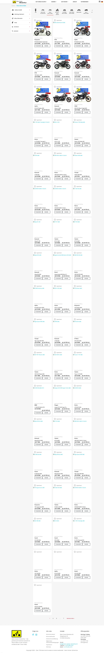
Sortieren (22, 26)
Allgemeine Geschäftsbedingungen (52, 641)
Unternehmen (84, 1)
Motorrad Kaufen (41, 1)
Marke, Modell (22, 10)
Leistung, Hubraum (22, 14)
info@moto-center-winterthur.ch (69, 644)
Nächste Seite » (70, 618)
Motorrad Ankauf (50, 634)
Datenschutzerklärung (52, 638)
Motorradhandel (50, 636)
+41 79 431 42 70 (68, 647)
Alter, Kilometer (22, 18)
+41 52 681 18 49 (69, 645)
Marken (53, 1)
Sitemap (48, 647)
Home (13, 5)
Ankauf (75, 1)
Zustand (22, 31)
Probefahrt (38, 46)
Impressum (49, 644)
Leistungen (64, 1)
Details (46, 46)
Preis (22, 22)
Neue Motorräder (21, 5)
